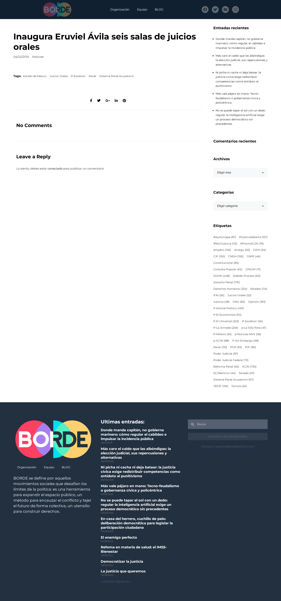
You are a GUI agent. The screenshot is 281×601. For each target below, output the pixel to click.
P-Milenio (222, 334)
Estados (258, 288)
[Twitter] (215, 9)
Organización (119, 9)
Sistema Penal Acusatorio (116, 76)
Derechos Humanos (230, 288)
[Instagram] (235, 9)
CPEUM (253, 269)
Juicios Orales (59, 76)
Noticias (38, 57)
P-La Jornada (225, 327)
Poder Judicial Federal (231, 360)
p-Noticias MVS (248, 334)
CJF (219, 256)
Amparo (222, 250)
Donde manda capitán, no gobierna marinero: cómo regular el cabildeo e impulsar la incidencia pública (240, 43)
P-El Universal (226, 321)
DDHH (221, 276)
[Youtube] (225, 9)
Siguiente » (123, 581)
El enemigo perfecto (119, 537)
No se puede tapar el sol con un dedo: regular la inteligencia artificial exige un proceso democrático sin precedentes (136, 504)
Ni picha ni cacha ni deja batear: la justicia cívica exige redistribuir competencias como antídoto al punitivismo (140, 471)
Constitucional (226, 263)
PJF (250, 347)
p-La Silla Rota (253, 327)
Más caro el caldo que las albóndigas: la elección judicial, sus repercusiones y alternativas (242, 60)
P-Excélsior (78, 76)
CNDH (236, 256)
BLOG (159, 9)
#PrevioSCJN (252, 243)
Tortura (239, 386)
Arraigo (242, 250)
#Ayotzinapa (224, 237)
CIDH (259, 250)
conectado (55, 168)
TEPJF (220, 386)
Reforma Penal (226, 366)
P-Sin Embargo (245, 340)
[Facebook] (205, 9)
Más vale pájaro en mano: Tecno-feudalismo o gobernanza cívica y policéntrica (238, 98)
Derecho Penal (226, 282)
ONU (239, 301)
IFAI (218, 295)
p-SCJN (221, 340)
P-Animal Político (228, 308)
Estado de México (34, 76)
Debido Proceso (247, 276)
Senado (246, 373)
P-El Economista (227, 314)
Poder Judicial (225, 353)
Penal (92, 76)
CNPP (254, 256)
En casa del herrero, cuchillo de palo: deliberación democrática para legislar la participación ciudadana (137, 523)
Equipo (142, 9)
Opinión (257, 301)
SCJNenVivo (224, 373)
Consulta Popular (227, 269)
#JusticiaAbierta (253, 237)
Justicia (221, 301)
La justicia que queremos (123, 571)
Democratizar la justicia (122, 561)
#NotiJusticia (225, 243)
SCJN (249, 366)
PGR (236, 347)
